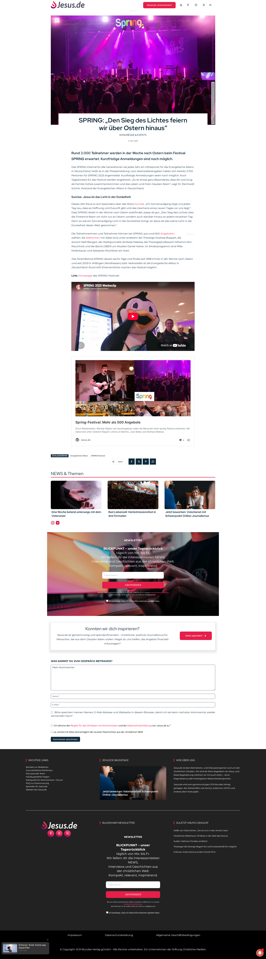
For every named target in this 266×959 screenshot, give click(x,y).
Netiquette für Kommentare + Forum (44, 780)
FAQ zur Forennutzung (37, 783)
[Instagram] (196, 5)
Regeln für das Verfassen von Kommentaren (94, 725)
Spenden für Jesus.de (36, 786)
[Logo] (59, 825)
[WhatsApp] (153, 461)
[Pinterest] (146, 461)
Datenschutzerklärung (139, 725)
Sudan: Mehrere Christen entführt (190, 841)
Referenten (93, 237)
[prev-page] (53, 523)
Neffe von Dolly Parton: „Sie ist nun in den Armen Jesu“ (201, 830)
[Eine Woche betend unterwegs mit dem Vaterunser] (76, 495)
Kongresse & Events (133, 135)
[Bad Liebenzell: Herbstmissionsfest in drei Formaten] (133, 495)
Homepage (85, 275)
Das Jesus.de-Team (35, 773)
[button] (181, 5)
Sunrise (139, 204)
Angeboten (167, 233)
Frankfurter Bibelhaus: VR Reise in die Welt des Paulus (201, 836)
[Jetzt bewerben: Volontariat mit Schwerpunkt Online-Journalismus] (190, 495)
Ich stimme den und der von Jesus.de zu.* (112, 725)
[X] (204, 5)
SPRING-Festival (98, 456)
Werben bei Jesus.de (36, 789)
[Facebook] (188, 5)
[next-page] (58, 523)
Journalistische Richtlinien (39, 770)
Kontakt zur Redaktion (37, 767)
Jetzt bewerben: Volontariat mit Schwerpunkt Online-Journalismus (187, 514)
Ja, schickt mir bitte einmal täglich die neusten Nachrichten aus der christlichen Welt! (98, 732)
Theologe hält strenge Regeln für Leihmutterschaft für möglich (205, 846)
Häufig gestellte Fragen (38, 776)
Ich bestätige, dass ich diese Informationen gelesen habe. (134, 601)
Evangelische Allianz (79, 456)
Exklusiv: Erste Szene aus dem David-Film (195, 852)
